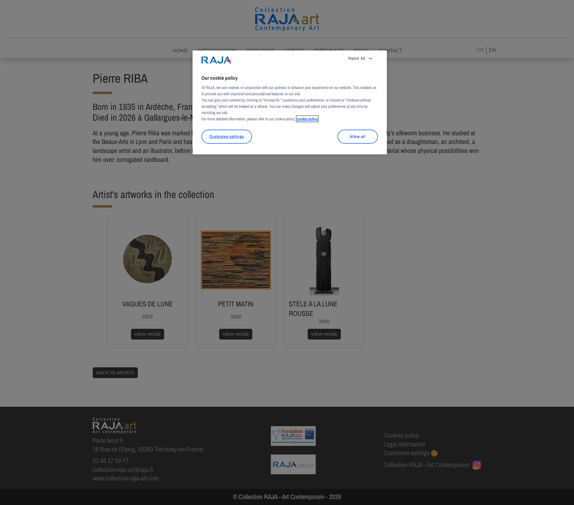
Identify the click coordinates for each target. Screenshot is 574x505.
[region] (290, 102)
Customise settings (227, 136)
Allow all (357, 136)
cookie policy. (307, 119)
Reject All (356, 58)
